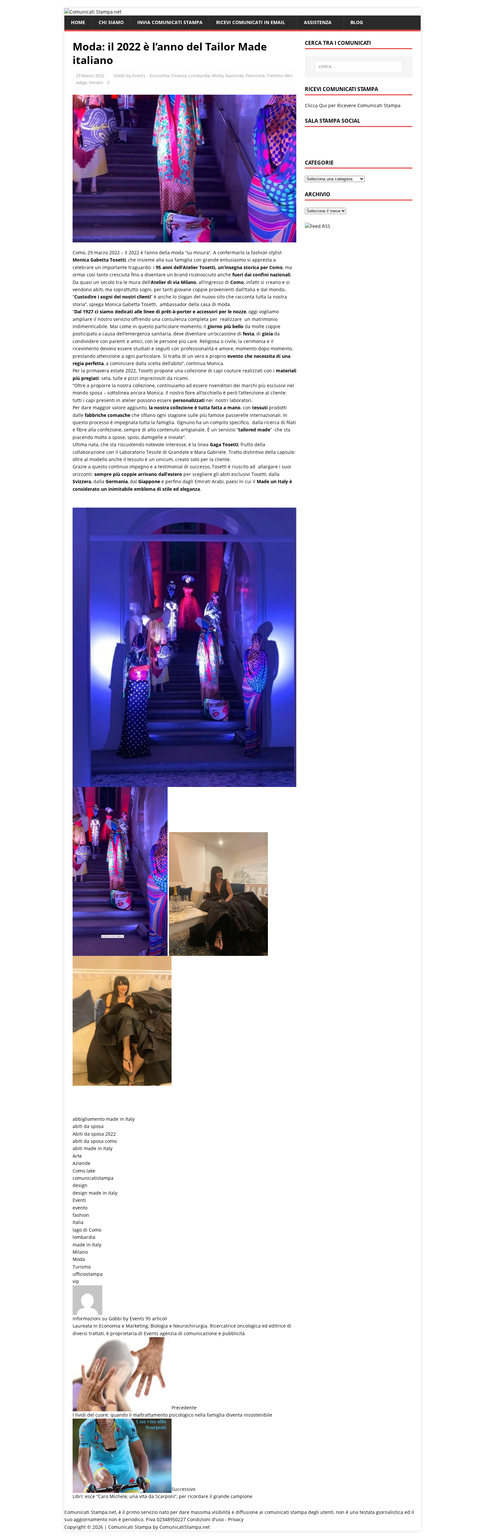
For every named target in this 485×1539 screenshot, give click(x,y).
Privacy (235, 1519)
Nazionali (234, 76)
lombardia (84, 1237)
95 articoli (156, 1318)
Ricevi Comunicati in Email (250, 22)
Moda (217, 76)
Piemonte (255, 76)
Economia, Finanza (168, 76)
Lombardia (199, 76)
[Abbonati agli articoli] (317, 226)
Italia (78, 1222)
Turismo (82, 1267)
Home (78, 22)
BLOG (356, 22)
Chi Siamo (111, 22)
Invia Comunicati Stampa (170, 22)
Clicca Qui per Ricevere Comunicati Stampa (353, 105)
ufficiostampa (88, 1274)
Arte (77, 1156)
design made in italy (95, 1193)
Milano (80, 1252)
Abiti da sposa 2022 (94, 1134)
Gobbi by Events (129, 76)
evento (80, 1208)
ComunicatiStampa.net (184, 1527)
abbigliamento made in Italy (104, 1119)
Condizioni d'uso (205, 1519)
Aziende (81, 1163)
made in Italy (87, 1244)
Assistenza (318, 22)
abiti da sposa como (95, 1141)
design (80, 1185)
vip (76, 1281)
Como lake (84, 1171)
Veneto (96, 82)
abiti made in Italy (93, 1148)
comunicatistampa (93, 1178)
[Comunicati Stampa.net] (92, 12)
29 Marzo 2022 (90, 76)
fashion (81, 1215)
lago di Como (87, 1230)
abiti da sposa (88, 1126)
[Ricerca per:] (358, 66)
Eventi (79, 1200)
